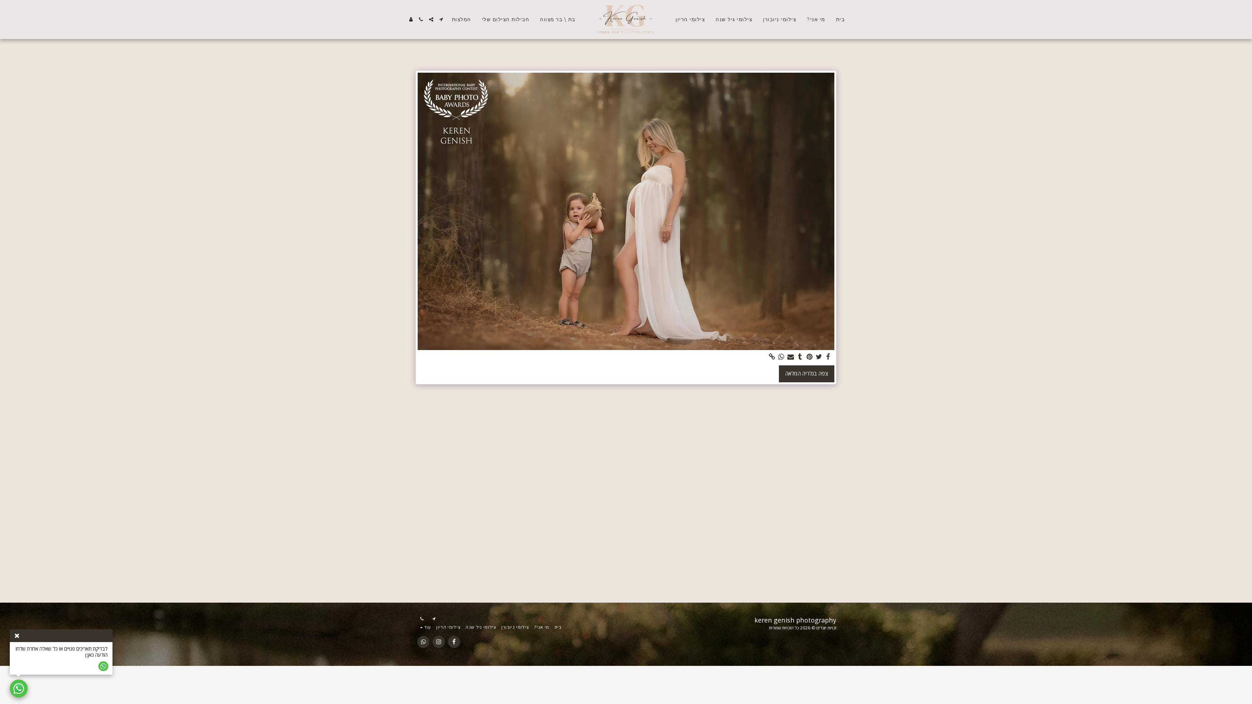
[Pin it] (809, 356)
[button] (441, 19)
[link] (771, 356)
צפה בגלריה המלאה (806, 373)
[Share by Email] (790, 356)
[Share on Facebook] (828, 356)
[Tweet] (818, 356)
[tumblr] (800, 356)
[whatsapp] (781, 356)
